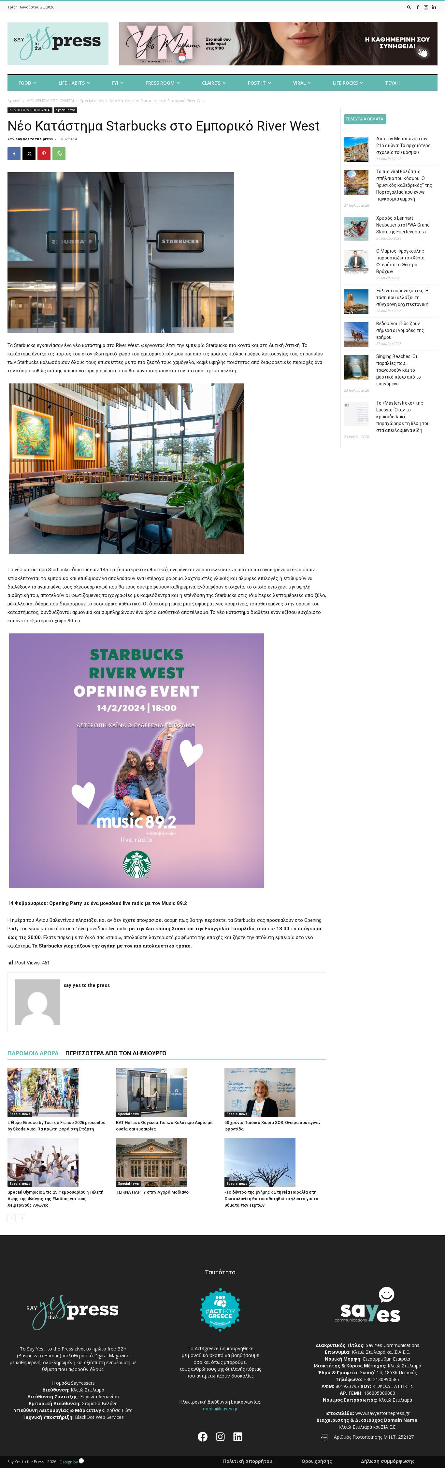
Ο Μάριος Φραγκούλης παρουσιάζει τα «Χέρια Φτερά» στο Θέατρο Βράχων (400, 261)
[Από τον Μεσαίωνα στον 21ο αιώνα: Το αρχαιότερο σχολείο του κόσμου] (351, 150)
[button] (409, 7)
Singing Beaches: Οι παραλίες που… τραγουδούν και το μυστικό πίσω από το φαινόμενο (398, 370)
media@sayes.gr (220, 1408)
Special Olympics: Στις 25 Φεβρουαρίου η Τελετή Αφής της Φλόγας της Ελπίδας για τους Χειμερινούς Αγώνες (55, 1199)
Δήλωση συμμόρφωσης (388, 1461)
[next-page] (22, 1218)
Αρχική (14, 101)
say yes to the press (34, 138)
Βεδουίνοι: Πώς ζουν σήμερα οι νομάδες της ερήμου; (400, 330)
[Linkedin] (434, 7)
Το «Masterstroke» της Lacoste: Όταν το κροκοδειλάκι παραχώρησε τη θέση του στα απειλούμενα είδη (403, 416)
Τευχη (392, 83)
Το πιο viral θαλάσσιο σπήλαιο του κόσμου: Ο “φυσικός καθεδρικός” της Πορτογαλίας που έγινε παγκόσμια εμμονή (404, 185)
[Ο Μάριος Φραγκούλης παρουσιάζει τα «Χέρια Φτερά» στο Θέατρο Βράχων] (351, 263)
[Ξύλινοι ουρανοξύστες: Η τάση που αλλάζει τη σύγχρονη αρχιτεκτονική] (351, 302)
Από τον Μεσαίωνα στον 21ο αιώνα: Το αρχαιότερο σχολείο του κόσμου (403, 145)
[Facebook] (417, 7)
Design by (69, 1462)
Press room (160, 83)
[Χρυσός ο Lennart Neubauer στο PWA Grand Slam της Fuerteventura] (351, 230)
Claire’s (211, 83)
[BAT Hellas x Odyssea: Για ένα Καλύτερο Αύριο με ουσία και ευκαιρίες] (167, 1092)
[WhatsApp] (58, 153)
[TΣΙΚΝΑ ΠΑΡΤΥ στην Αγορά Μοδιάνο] (167, 1162)
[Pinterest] (43, 153)
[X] (29, 153)
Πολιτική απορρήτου (247, 1461)
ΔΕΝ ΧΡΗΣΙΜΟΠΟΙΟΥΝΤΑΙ (50, 101)
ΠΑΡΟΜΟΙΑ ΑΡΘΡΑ (33, 1053)
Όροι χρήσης (316, 1461)
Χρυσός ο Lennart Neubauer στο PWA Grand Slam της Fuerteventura (403, 224)
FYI (115, 83)
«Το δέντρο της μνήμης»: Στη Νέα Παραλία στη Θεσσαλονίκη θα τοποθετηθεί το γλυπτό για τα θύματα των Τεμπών (271, 1199)
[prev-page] (11, 1218)
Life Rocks (345, 83)
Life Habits (72, 83)
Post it (257, 83)
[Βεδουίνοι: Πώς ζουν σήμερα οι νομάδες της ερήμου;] (351, 335)
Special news (92, 101)
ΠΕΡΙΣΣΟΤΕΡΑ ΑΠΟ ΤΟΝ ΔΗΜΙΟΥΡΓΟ (115, 1053)
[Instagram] (425, 7)
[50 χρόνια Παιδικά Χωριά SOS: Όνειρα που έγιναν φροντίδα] (275, 1092)
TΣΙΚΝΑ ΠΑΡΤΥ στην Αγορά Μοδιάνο (152, 1192)
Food (25, 83)
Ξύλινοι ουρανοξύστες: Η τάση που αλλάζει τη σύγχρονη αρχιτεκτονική (402, 297)
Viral (299, 83)
